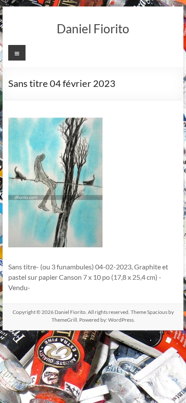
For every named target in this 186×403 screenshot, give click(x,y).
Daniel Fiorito (93, 28)
